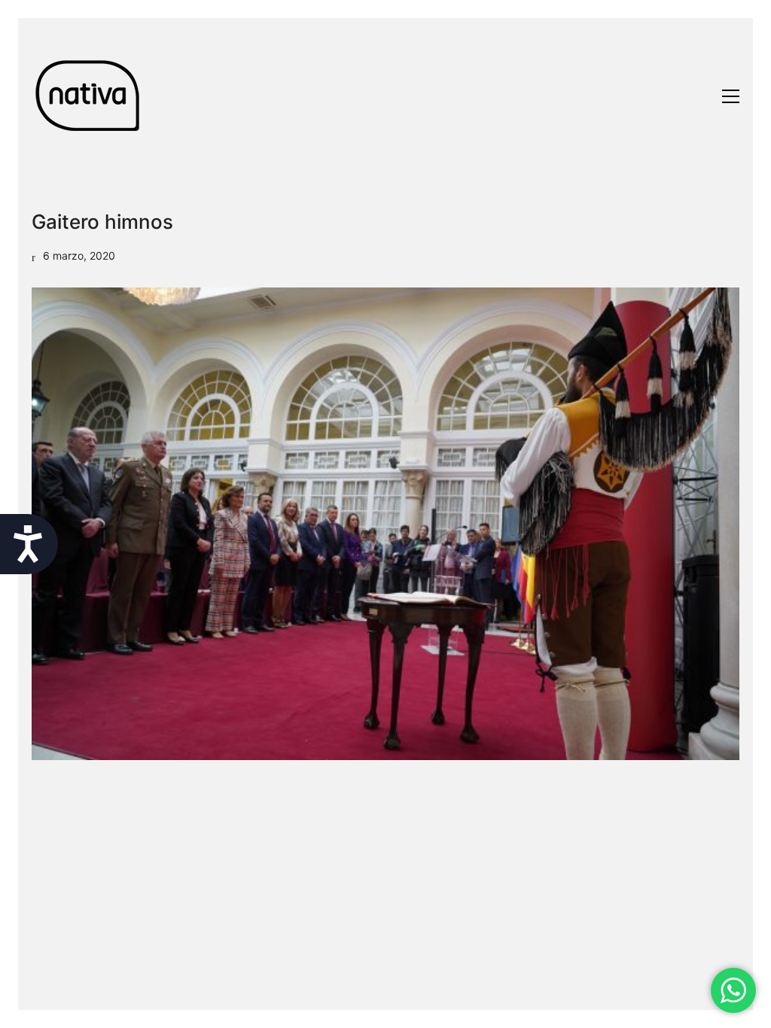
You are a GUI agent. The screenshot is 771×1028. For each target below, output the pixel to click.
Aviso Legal (266, 1012)
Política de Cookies (484, 1012)
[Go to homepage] (88, 96)
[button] (730, 96)
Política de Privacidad (364, 1012)
